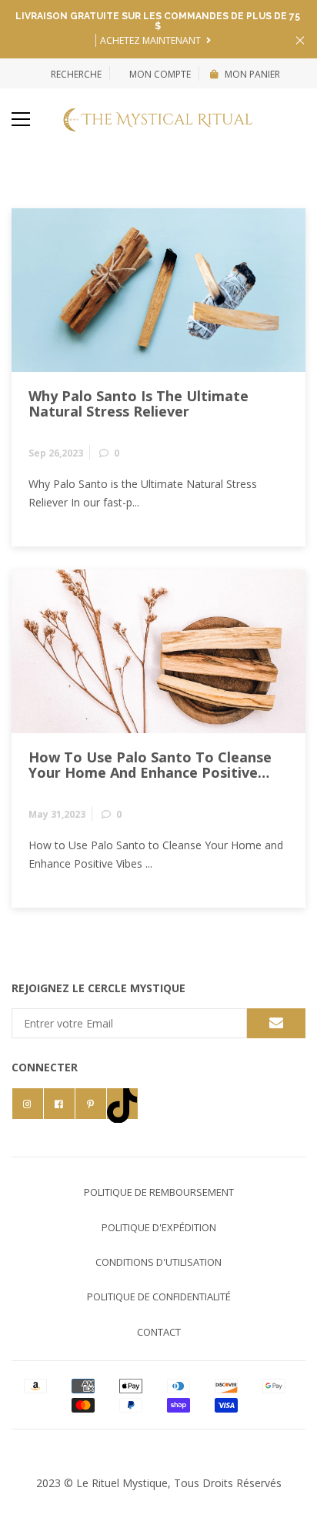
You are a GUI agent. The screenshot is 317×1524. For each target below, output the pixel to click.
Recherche (76, 74)
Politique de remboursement (159, 1192)
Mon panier (252, 74)
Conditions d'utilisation (158, 1262)
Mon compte (159, 74)
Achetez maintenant (151, 40)
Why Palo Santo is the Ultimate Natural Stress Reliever (138, 404)
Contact (159, 1332)
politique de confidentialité (159, 1296)
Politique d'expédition (159, 1227)
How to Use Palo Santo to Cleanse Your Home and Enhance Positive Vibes (150, 765)
